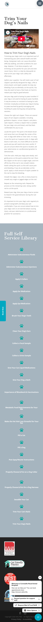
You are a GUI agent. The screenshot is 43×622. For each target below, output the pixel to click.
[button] (40, 3)
